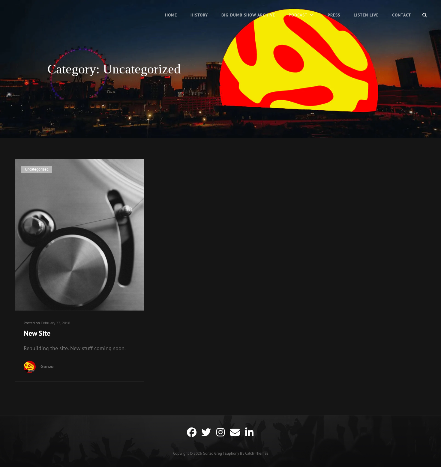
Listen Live (366, 15)
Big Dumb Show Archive (248, 15)
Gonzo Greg (212, 453)
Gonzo (47, 366)
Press (334, 15)
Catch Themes (256, 453)
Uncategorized (37, 169)
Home (171, 15)
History (199, 15)
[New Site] (79, 235)
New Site (37, 333)
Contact (401, 15)
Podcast (298, 15)
